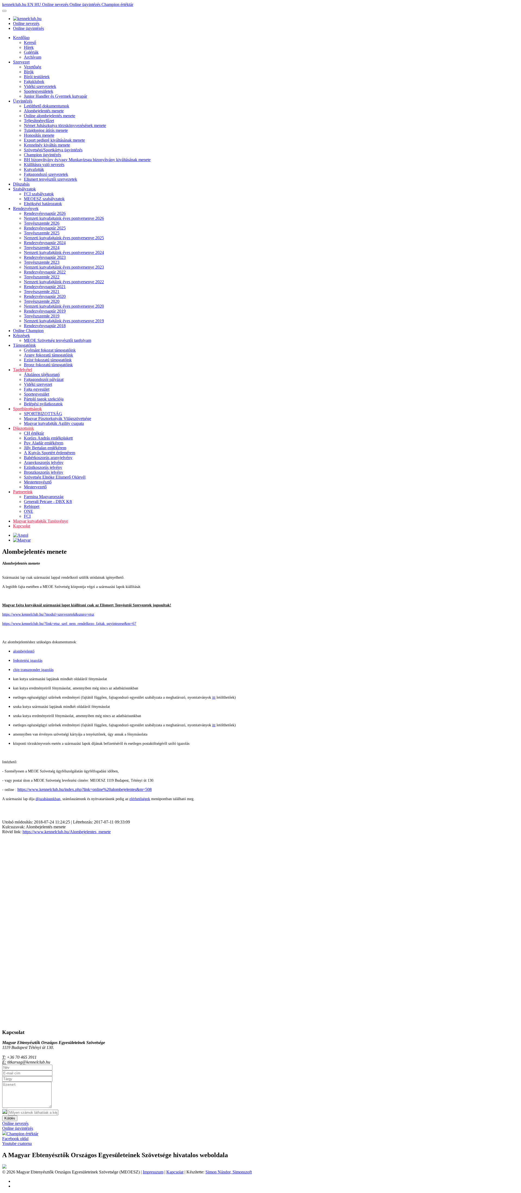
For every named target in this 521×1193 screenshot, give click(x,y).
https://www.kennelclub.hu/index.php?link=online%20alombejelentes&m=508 (84, 789)
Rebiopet (31, 506)
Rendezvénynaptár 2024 (45, 242)
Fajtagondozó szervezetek (46, 174)
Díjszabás (21, 184)
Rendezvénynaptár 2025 (45, 228)
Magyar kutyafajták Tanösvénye (40, 521)
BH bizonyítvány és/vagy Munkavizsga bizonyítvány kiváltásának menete (87, 159)
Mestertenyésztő (38, 482)
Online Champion (28, 330)
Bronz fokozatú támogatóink (48, 364)
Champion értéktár (117, 4)
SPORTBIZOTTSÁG (43, 413)
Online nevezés (55, 4)
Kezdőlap (21, 37)
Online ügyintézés (85, 4)
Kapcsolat (21, 526)
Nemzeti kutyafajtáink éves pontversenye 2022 (64, 281)
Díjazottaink (23, 428)
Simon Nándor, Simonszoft (228, 1172)
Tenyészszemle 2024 (41, 247)
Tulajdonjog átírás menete (46, 130)
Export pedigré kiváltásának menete (54, 140)
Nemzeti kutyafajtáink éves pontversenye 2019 (64, 321)
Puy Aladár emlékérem (43, 443)
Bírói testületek (37, 76)
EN (30, 4)
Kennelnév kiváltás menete (47, 145)
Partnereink (23, 491)
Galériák (31, 52)
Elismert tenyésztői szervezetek (50, 179)
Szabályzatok (24, 189)
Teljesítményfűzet (39, 120)
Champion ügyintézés (42, 154)
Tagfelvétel (22, 369)
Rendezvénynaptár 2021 (45, 286)
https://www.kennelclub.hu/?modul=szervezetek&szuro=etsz (48, 614)
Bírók (29, 71)
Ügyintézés (22, 101)
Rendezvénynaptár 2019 (45, 311)
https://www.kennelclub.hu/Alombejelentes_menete (67, 831)
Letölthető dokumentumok (46, 106)
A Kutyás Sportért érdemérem (49, 452)
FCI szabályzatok (39, 194)
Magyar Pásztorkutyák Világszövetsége (57, 418)
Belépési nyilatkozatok (43, 404)
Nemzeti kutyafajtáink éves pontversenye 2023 (64, 267)
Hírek (29, 47)
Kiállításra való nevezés (44, 164)
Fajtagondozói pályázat (43, 379)
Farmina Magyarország (43, 496)
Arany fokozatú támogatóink (48, 355)
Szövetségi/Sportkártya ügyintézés (53, 150)
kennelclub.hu (14, 4)
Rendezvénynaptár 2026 (45, 213)
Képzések (21, 335)
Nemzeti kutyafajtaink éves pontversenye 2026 (64, 218)
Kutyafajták (34, 169)
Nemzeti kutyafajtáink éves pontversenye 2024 (64, 252)
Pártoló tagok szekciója (43, 399)
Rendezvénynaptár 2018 (45, 325)
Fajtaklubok (34, 81)
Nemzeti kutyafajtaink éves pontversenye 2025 (64, 238)
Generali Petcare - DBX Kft (48, 501)
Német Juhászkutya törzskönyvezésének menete (65, 125)
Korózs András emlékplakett (48, 438)
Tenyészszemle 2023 (41, 262)
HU (38, 4)
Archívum (32, 57)
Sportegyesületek (38, 91)
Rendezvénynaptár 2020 (45, 296)
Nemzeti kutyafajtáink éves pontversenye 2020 (64, 306)
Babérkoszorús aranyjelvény (48, 457)
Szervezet (21, 62)
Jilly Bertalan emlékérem (45, 448)
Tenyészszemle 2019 (41, 316)
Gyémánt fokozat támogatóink (50, 350)
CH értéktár (34, 433)
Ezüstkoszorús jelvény (43, 467)
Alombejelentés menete (44, 111)
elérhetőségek (139, 799)
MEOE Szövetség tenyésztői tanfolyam (57, 340)
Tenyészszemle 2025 (41, 233)
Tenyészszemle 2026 (41, 223)
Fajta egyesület (36, 389)
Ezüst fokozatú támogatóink (48, 360)
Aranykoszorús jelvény (43, 462)
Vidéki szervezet (38, 384)
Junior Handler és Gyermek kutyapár (55, 96)
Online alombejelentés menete (49, 115)
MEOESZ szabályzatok (44, 198)
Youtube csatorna (17, 1143)
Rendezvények (26, 208)
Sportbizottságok (27, 408)
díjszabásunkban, (48, 799)
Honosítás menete (39, 135)
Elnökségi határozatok (43, 203)
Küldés (9, 1118)
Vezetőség (32, 67)
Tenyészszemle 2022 (41, 277)
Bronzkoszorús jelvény (43, 472)
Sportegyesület (36, 394)
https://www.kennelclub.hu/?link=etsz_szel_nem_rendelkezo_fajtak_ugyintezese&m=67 (69, 624)
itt (213, 697)
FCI (27, 516)
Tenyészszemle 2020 (41, 301)
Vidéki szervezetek (40, 86)
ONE (28, 511)
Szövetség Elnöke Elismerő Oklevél (54, 477)
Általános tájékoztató (42, 374)
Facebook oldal (15, 1138)
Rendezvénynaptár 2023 (45, 257)
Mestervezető (35, 487)
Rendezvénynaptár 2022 (45, 272)
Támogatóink (24, 345)
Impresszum (153, 1172)
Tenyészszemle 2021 (41, 291)
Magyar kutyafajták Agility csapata (54, 423)
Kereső (30, 42)
